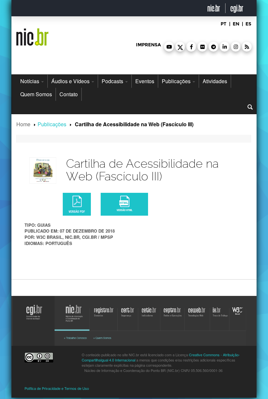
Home (23, 124)
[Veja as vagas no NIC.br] (76, 338)
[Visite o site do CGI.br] (31, 319)
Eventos (144, 81)
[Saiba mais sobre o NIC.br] (109, 338)
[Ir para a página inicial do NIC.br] (32, 34)
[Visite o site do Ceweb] (196, 318)
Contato (68, 94)
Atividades (215, 81)
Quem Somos (36, 94)
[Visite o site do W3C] (238, 318)
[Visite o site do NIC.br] (73, 318)
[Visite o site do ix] (220, 318)
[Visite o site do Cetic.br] (149, 318)
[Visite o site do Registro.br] (104, 318)
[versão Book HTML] (124, 204)
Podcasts (113, 81)
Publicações (177, 81)
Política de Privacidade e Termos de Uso (57, 388)
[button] (169, 47)
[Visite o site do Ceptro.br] (171, 318)
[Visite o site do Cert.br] (128, 318)
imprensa (148, 45)
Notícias (30, 81)
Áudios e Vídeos (71, 81)
